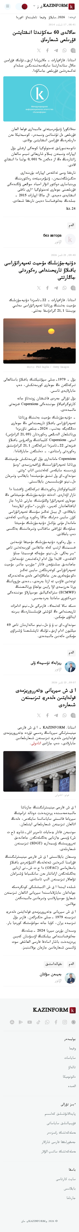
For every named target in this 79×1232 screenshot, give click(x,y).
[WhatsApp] (64, 51)
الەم (71, 225)
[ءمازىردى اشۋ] (7, 6)
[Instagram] (73, 51)
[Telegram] (56, 51)
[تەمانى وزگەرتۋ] (21, 6)
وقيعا (43, 18)
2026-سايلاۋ (57, 18)
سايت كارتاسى (66, 1179)
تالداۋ (72, 1068)
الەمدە (72, 1086)
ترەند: (72, 18)
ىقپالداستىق (53, 964)
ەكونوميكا (69, 1077)
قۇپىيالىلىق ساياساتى (61, 1123)
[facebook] (56, 1022)
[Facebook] (47, 51)
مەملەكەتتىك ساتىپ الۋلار (58, 1152)
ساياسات (70, 1058)
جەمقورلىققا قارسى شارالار (59, 1142)
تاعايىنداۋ (31, 18)
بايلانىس (70, 1189)
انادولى (36, 743)
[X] (38, 51)
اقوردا (19, 18)
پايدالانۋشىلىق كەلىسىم (60, 1114)
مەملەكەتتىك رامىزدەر (61, 1133)
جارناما (71, 1198)
